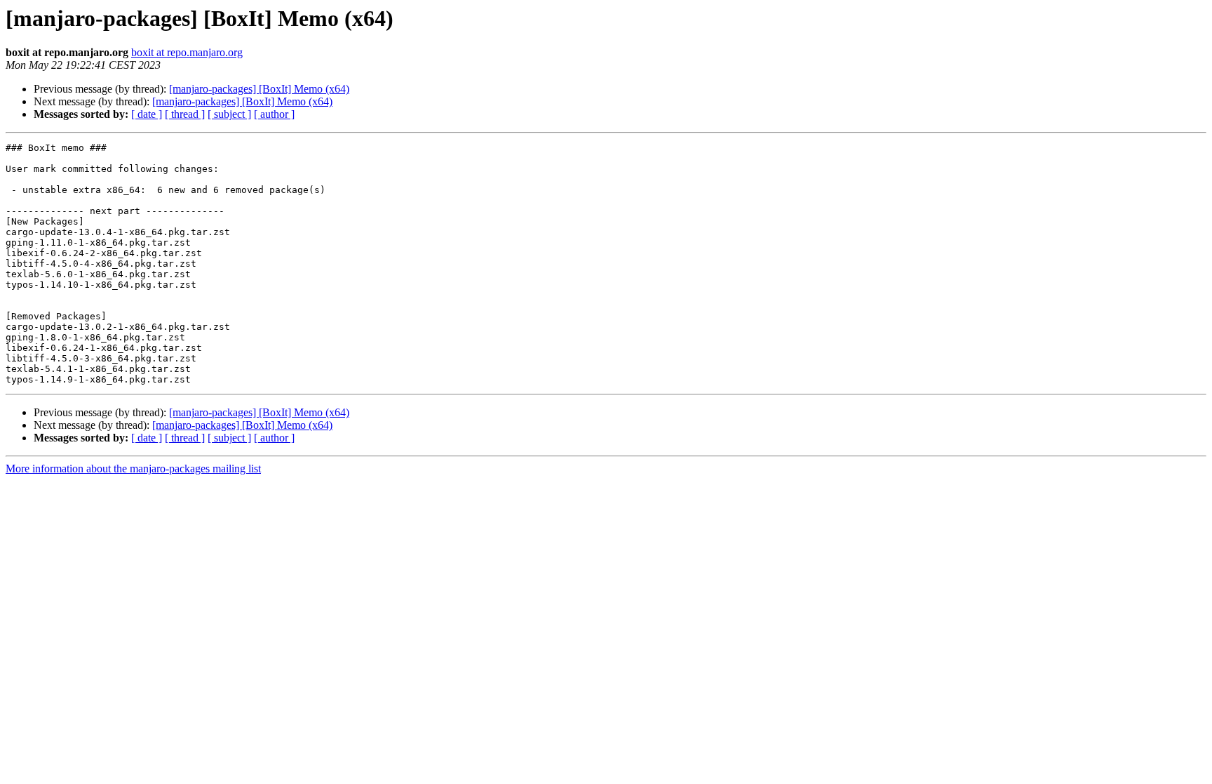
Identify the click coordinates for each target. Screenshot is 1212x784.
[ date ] (146, 114)
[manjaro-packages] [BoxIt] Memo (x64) (259, 89)
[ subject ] (229, 114)
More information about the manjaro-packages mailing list (133, 468)
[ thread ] (185, 114)
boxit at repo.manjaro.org (187, 52)
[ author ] (274, 114)
